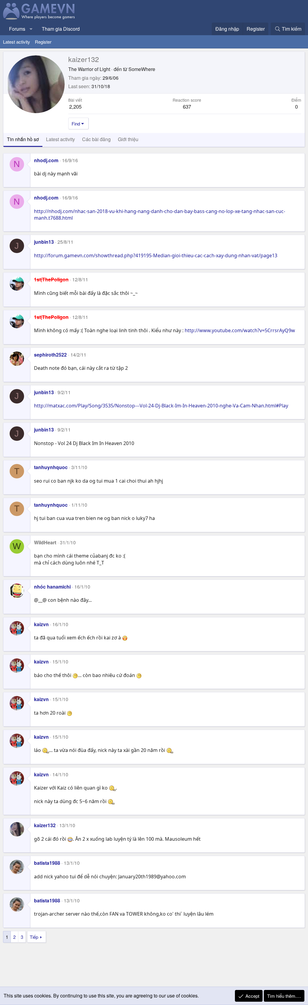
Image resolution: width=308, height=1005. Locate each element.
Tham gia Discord (61, 28)
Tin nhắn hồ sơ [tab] (23, 139)
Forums (17, 28)
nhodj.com (46, 160)
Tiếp (34, 937)
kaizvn (41, 624)
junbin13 (44, 241)
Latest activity (16, 42)
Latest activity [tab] (60, 139)
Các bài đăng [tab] (96, 139)
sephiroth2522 (50, 354)
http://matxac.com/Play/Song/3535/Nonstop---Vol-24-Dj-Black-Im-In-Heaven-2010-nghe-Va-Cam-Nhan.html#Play (161, 405)
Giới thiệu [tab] (128, 139)
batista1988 (47, 862)
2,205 (75, 106)
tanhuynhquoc (51, 467)
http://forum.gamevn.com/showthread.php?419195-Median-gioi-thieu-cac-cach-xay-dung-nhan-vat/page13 (155, 255)
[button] (31, 29)
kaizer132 (45, 825)
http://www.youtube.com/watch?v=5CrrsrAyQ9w (240, 330)
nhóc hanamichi (52, 586)
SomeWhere (141, 69)
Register (43, 42)
